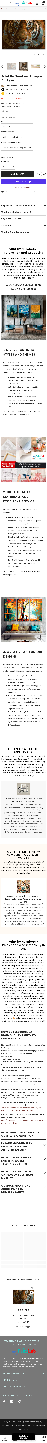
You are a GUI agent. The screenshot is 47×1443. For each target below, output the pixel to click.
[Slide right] (43, 809)
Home (3, 9)
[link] (23, 317)
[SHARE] (44, 174)
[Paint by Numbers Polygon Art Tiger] (23, 1297)
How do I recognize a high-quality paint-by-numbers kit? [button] (19, 1035)
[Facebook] (4, 1401)
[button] (38, 54)
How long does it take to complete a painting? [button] (20, 1134)
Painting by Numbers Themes (27, 9)
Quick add (23, 1310)
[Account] (37, 3)
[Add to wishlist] (39, 174)
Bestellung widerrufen (23, 1437)
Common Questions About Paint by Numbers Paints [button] (15, 1189)
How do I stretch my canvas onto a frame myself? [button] (17, 1175)
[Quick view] (32, 1293)
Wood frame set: (7, 132)
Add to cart (18, 174)
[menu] (2, 3)
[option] (23, 34)
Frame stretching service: (11, 142)
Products (11, 9)
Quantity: (5, 161)
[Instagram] (12, 1401)
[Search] (9, 3)
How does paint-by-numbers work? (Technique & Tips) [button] (16, 1161)
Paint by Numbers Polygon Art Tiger (23, 1316)
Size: (3, 121)
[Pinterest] (20, 1401)
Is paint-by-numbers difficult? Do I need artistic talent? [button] (16, 1147)
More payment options (23, 187)
